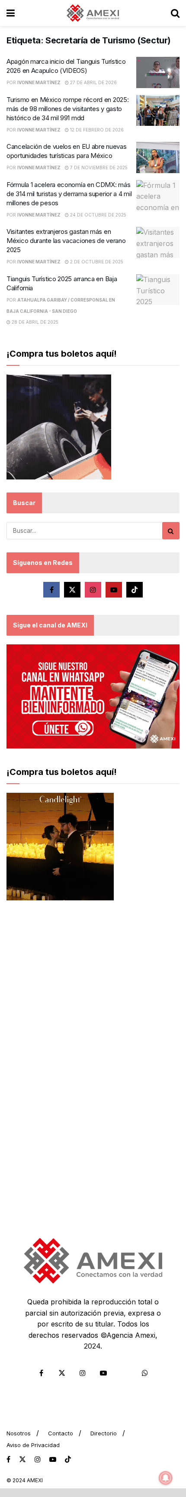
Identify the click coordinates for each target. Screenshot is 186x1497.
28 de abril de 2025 (34, 322)
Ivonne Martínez (39, 82)
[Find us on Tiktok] (134, 589)
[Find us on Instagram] (93, 589)
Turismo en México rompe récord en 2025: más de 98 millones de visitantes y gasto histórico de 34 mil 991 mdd (67, 108)
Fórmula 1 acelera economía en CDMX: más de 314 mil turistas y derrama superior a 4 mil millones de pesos (68, 194)
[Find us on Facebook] (51, 589)
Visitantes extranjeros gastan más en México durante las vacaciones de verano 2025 (65, 240)
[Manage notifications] (166, 1478)
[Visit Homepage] (93, 13)
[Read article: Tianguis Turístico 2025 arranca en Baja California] (158, 289)
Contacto (60, 1433)
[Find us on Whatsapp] (145, 1373)
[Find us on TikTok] (68, 1459)
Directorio (103, 1433)
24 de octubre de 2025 (97, 214)
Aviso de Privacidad (33, 1444)
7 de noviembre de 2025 (98, 167)
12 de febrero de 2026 (96, 129)
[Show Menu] (10, 13)
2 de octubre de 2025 (96, 261)
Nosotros (18, 1433)
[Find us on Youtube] (114, 589)
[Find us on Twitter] (72, 589)
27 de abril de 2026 (93, 82)
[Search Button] (175, 13)
